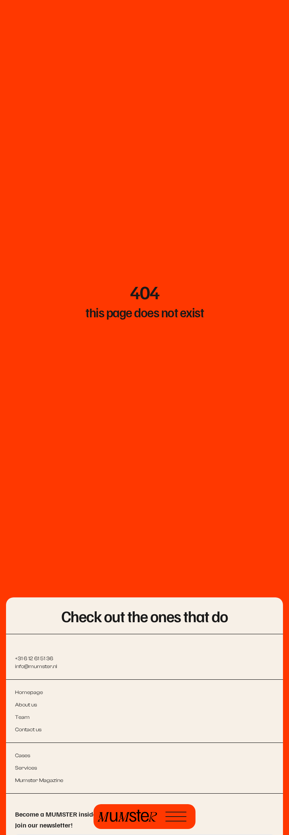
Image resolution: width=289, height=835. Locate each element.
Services (26, 768)
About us (26, 705)
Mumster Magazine (39, 780)
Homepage (29, 693)
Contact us (28, 730)
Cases (22, 756)
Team (22, 717)
